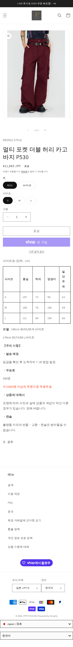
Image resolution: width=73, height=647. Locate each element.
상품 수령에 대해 (18, 547)
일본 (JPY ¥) (23, 588)
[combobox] (36, 624)
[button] (5, 15)
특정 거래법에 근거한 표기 (24, 520)
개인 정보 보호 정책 (20, 538)
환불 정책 (14, 529)
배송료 (24, 171)
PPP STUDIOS (30, 616)
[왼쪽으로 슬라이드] (28, 130)
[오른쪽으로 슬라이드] (45, 130)
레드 (11, 186)
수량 (5, 209)
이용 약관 (14, 494)
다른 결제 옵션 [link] (36, 251)
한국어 (49, 588)
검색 (10, 485)
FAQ (10, 502)
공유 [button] (10, 442)
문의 (10, 511)
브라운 (28, 186)
